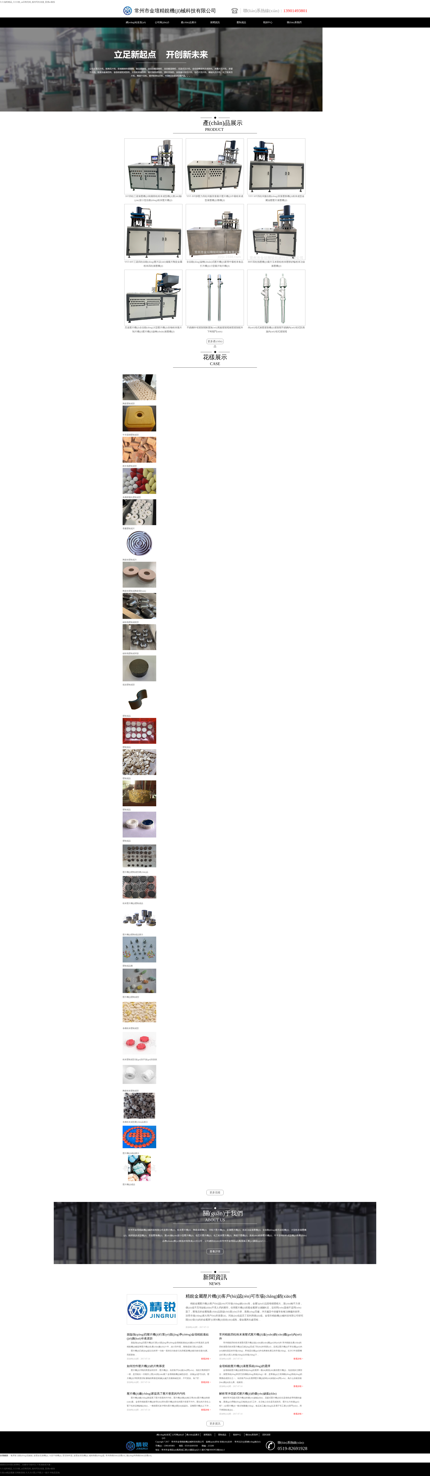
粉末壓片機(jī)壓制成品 (133, 903)
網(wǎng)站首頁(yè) (136, 22)
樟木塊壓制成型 (130, 466)
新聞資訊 (215, 22)
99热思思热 (55, 1472)
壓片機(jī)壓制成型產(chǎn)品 (135, 872)
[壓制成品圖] (139, 962)
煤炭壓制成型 (129, 685)
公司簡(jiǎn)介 (162, 22)
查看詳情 (215, 1251)
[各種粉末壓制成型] (139, 1024)
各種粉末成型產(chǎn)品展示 (135, 1122)
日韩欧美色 (20, 1472)
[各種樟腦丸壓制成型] (139, 493)
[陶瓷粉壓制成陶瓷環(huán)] (139, 587)
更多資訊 (215, 1423)
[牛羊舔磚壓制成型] (139, 431)
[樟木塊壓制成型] (139, 462)
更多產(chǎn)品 (215, 342)
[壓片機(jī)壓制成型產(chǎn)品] (139, 868)
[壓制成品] (139, 712)
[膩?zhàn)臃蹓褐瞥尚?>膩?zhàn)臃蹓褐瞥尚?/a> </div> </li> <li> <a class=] (139, 680)
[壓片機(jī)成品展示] (139, 1149)
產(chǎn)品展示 (188, 22)
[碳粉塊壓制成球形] (139, 649)
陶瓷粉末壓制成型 (131, 1091)
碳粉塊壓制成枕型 (131, 622)
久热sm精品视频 (7, 1472)
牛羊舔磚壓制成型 (131, 435)
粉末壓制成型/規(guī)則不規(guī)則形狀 (140, 1059)
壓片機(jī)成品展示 (131, 1153)
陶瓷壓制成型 (129, 403)
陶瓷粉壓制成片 (130, 560)
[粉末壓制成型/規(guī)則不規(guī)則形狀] (139, 1055)
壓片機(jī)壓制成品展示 (133, 934)
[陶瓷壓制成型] (139, 399)
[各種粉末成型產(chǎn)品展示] (139, 1118)
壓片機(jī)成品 (129, 1184)
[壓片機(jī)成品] (139, 1180)
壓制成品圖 (128, 966)
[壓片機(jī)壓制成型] (139, 993)
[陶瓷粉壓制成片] (139, 556)
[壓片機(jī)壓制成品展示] (139, 930)
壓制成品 (241, 22)
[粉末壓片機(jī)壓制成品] (139, 899)
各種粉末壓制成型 (131, 1028)
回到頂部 (266, 1435)
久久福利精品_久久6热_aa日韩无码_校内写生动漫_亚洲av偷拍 (27, 2)
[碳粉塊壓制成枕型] (139, 618)
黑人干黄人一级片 (41, 1472)
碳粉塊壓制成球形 (131, 653)
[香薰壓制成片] (139, 524)
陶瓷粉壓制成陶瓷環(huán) (134, 591)
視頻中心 (267, 22)
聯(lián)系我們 (294, 22)
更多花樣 (215, 1192)
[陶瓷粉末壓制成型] (139, 1087)
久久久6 (29, 1472)
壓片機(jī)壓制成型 (131, 997)
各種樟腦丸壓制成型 (132, 497)
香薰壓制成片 (129, 528)
